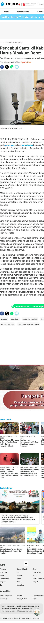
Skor (34, 569)
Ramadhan (20, 585)
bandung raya (23, 12)
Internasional (4, 579)
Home (2, 42)
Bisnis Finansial (38, 579)
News (2, 575)
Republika (5, 17)
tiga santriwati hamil (7, 324)
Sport (35, 575)
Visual (19, 582)
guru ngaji (10, 145)
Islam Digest (37, 572)
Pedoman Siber (38, 596)
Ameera (3, 569)
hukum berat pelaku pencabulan (28, 324)
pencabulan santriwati (29, 319)
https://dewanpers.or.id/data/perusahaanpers (18, 611)
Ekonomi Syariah (22, 569)
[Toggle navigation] (2, 4)
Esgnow (3, 582)
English (35, 582)
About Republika (6, 596)
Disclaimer (3, 599)
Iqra (18, 572)
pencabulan (27, 145)
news (6, 12)
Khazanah (3, 572)
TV (1, 585)
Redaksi (19, 596)
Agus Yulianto (26, 62)
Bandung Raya (17, 42)
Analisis (19, 575)
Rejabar (8, 42)
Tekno (19, 579)
